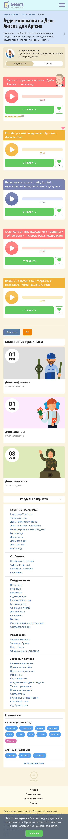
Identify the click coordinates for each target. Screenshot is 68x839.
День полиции (18, 540)
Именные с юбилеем (21, 568)
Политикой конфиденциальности (38, 826)
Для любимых (17, 611)
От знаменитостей (20, 607)
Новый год (16, 548)
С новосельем (17, 693)
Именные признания (22, 663)
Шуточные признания (22, 670)
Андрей (11, 755)
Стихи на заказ (34, 794)
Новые (48, 63)
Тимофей (39, 755)
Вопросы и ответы (34, 798)
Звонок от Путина (19, 643)
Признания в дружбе (21, 690)
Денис (40, 728)
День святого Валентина (23, 521)
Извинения (16, 674)
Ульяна (10, 740)
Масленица (16, 533)
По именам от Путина (22, 560)
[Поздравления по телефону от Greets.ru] (13, 5)
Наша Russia (17, 646)
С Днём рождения (20, 564)
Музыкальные (18, 603)
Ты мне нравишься (20, 686)
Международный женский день (27, 529)
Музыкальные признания (24, 697)
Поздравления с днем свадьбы (27, 682)
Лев (31, 734)
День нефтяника (17, 382)
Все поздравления (34, 763)
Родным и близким (20, 600)
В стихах (14, 619)
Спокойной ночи (19, 701)
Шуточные (16, 584)
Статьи (34, 789)
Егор (9, 734)
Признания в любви (21, 667)
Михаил (55, 734)
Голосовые (16, 592)
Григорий (26, 728)
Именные (15, 588)
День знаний (15, 432)
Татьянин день (18, 517)
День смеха (16, 536)
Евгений (53, 728)
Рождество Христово (21, 514)
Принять (34, 833)
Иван (20, 734)
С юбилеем (16, 572)
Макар (42, 734)
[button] (11, 96)
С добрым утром (19, 705)
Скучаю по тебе (18, 678)
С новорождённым (20, 626)
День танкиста (16, 481)
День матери (17, 544)
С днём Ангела (13, 116)
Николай (25, 755)
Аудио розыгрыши (20, 639)
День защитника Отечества (25, 525)
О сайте (34, 803)
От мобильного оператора (24, 650)
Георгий (11, 728)
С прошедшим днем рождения (26, 623)
